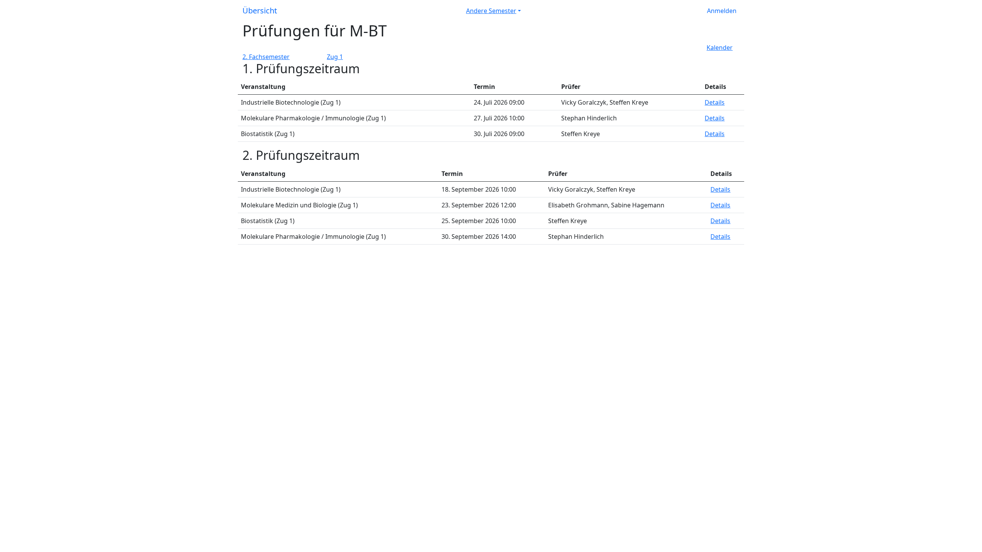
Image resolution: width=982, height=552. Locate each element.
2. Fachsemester (266, 57)
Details (715, 102)
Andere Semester (491, 11)
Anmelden (721, 11)
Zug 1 (335, 57)
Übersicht (259, 10)
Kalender (720, 47)
